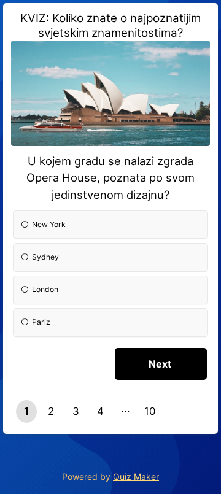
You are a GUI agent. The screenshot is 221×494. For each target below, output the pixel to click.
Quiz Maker (136, 476)
